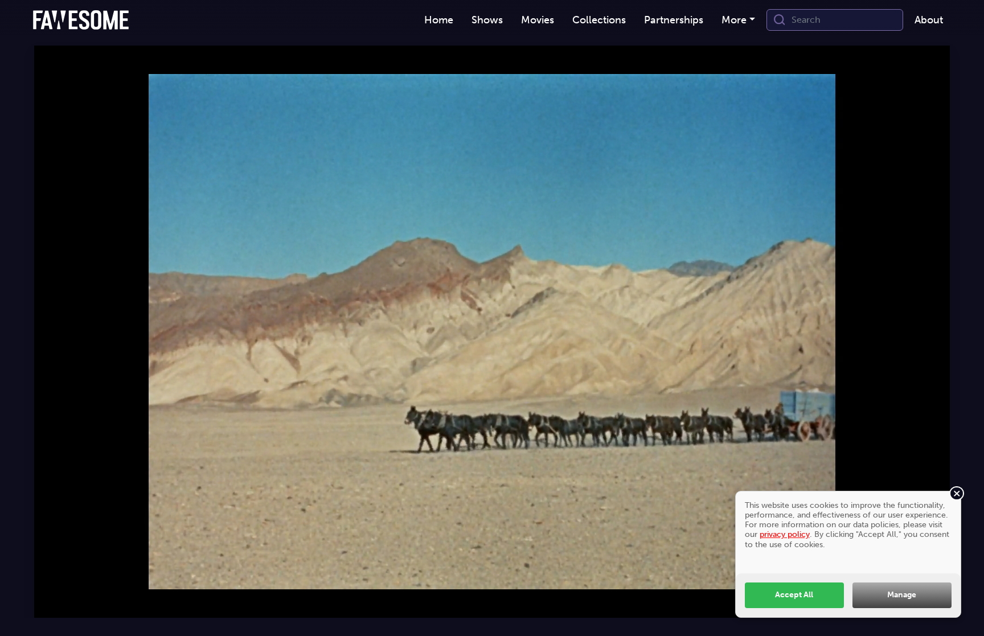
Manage (901, 594)
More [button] (734, 20)
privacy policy (785, 534)
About (929, 20)
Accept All (794, 594)
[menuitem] (438, 20)
